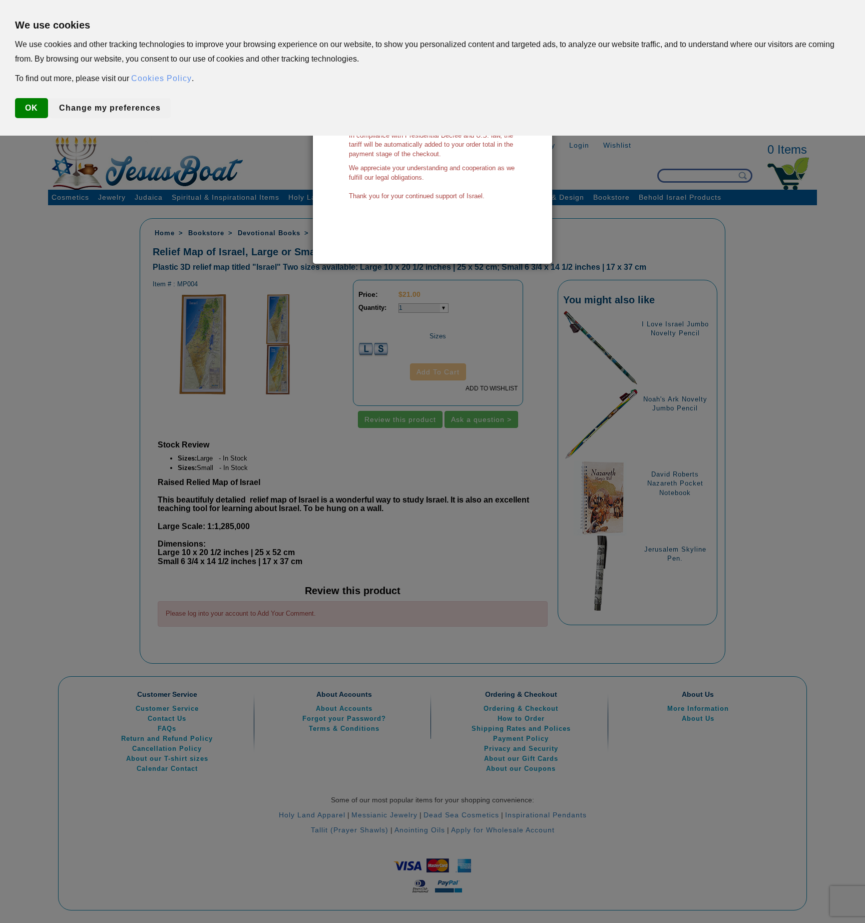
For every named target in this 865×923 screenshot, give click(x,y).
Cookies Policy (161, 78)
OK (31, 108)
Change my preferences (110, 108)
